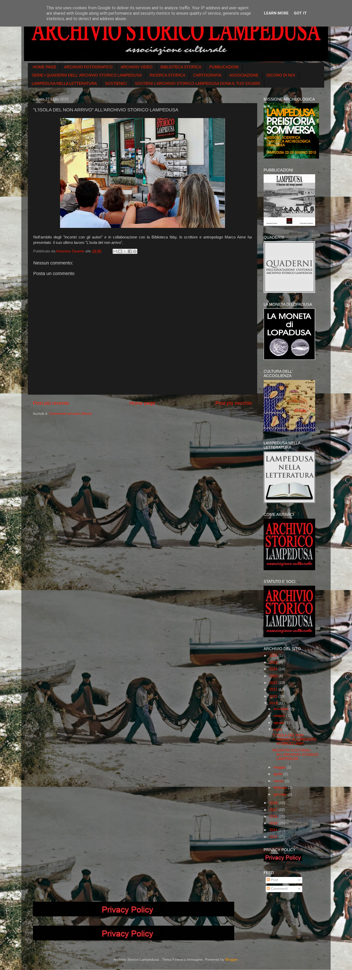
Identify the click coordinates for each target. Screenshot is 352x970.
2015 (274, 823)
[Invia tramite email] (115, 251)
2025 (274, 662)
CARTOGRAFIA (207, 75)
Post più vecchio (233, 403)
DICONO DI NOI (280, 75)
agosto (279, 723)
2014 (274, 830)
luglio (278, 729)
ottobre (279, 716)
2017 (274, 810)
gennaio (280, 794)
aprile (278, 774)
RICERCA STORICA (167, 75)
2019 (274, 703)
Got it (300, 13)
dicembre (281, 709)
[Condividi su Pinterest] (134, 251)
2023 (274, 676)
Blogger (231, 959)
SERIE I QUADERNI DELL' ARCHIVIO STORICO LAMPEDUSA (87, 75)
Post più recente (51, 403)
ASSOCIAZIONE (243, 75)
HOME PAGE (44, 67)
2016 (274, 816)
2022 (274, 683)
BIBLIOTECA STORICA (181, 67)
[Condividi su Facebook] (129, 251)
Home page (142, 403)
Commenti (279, 889)
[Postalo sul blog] (120, 251)
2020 (274, 696)
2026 (274, 656)
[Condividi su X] (125, 251)
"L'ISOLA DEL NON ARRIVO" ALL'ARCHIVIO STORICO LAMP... (294, 739)
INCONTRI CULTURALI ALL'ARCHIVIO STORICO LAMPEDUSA (295, 754)
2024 (274, 669)
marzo (279, 781)
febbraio (280, 788)
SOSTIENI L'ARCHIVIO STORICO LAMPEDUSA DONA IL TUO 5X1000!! (197, 83)
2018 (274, 803)
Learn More (276, 13)
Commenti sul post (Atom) (70, 414)
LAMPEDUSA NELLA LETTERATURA (64, 83)
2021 (274, 689)
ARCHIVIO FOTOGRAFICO (88, 67)
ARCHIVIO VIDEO (137, 67)
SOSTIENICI (116, 83)
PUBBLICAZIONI (224, 67)
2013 (274, 837)
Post (274, 880)
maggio (280, 767)
